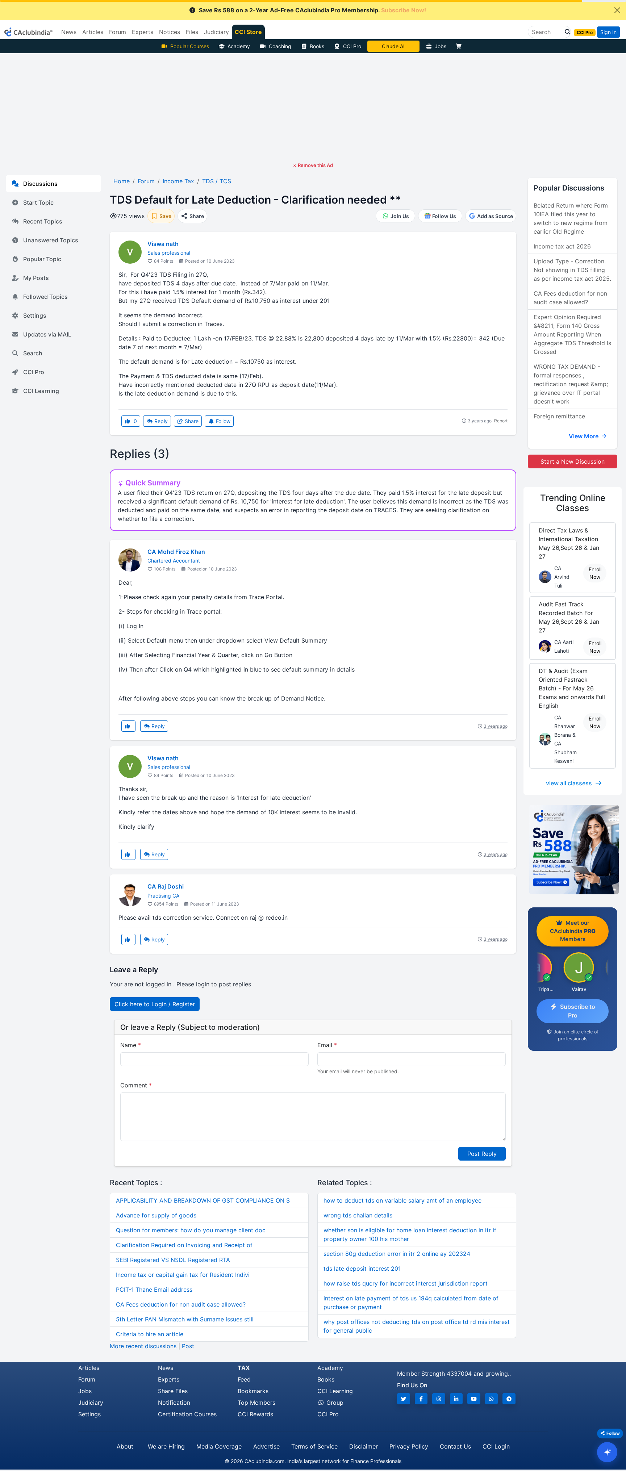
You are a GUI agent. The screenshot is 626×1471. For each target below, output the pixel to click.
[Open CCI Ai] (607, 1452)
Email (327, 1045)
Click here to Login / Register (154, 1004)
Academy (239, 46)
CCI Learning (41, 390)
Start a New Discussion (573, 461)
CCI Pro (352, 46)
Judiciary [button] (216, 31)
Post (188, 1346)
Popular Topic (42, 259)
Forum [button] (117, 31)
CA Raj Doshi (165, 886)
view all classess (569, 783)
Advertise (266, 1446)
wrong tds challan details (358, 1215)
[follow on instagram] (438, 1398)
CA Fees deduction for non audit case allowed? (181, 1304)
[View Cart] (460, 46)
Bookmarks (253, 1391)
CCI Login (496, 1446)
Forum (86, 1379)
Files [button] (192, 31)
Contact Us (455, 1446)
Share (191, 421)
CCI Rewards (255, 1414)
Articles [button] (92, 31)
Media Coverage (219, 1446)
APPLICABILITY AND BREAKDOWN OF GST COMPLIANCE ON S (203, 1200)
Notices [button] (169, 31)
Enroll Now (595, 573)
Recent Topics (42, 221)
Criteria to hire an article (149, 1334)
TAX (244, 1367)
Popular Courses (189, 46)
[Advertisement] (313, 107)
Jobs (440, 46)
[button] (565, 32)
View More (584, 436)
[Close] (617, 10)
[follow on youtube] (473, 1398)
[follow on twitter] (403, 1398)
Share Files (173, 1391)
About (125, 1446)
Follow (222, 421)
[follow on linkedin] (456, 1398)
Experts (168, 1379)
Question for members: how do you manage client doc (191, 1230)
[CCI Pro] (572, 849)
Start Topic (38, 202)
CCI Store (248, 31)
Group (334, 1402)
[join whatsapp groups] (491, 1398)
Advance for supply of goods (156, 1215)
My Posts (36, 277)
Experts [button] (142, 31)
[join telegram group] (509, 1398)
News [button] (68, 31)
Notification (174, 1402)
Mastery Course (393, 46)
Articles (88, 1367)
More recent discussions (143, 1346)
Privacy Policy (408, 1446)
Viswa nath (163, 243)
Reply (160, 421)
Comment (136, 1085)
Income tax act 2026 (562, 246)
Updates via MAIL (47, 334)
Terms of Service (314, 1446)
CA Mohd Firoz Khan (176, 551)
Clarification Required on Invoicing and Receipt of (184, 1245)
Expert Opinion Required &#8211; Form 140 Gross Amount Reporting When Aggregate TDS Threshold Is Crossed (572, 334)
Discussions (40, 183)
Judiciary (90, 1402)
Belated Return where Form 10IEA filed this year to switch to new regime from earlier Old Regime (571, 218)
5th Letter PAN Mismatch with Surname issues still (185, 1319)
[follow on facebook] (421, 1398)
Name (130, 1045)
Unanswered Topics (50, 240)
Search (32, 353)
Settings (34, 315)
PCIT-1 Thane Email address (154, 1289)
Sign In (608, 32)
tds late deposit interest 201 (362, 1268)
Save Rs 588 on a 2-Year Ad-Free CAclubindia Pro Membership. (312, 10)
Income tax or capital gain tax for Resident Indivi (183, 1274)
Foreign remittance (559, 416)
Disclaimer (363, 1446)
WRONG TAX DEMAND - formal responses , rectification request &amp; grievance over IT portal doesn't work (571, 384)
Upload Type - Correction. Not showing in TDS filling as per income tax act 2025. (572, 270)
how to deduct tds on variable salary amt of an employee (402, 1200)
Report (501, 420)
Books (317, 46)
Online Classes (572, 503)
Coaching (280, 46)
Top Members (256, 1402)
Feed (244, 1379)
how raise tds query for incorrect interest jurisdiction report (406, 1283)
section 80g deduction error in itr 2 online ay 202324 (397, 1253)
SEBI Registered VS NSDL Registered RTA (173, 1259)
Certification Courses (187, 1414)
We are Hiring (166, 1446)
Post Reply (482, 1153)
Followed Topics (45, 296)
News (165, 1367)
